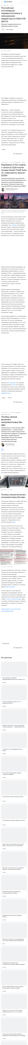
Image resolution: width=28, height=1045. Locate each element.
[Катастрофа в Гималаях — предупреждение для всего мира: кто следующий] (14, 673)
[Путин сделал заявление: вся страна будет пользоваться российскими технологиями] (14, 839)
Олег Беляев (9, 29)
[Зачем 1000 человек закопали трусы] (14, 791)
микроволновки (10, 587)
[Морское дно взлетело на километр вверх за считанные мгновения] (14, 863)
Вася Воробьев (10, 444)
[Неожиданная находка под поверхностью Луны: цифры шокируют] (14, 958)
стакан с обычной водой (13, 599)
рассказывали (11, 382)
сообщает (14, 225)
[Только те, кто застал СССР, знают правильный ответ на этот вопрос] (14, 1005)
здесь (14, 522)
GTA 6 (13, 384)
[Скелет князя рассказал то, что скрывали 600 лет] (14, 696)
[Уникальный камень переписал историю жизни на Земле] (14, 886)
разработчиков (5, 393)
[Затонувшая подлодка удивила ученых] (14, 815)
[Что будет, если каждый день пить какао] (14, 744)
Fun (12, 5)
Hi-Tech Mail (17, 162)
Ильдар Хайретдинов (12, 189)
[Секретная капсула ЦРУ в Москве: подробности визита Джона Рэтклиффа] (14, 1029)
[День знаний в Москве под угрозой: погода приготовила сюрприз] (14, 981)
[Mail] (5, 2)
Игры (23, 162)
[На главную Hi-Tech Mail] (9, 2)
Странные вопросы (6, 414)
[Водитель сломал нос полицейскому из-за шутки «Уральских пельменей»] (14, 934)
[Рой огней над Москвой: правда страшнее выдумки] (14, 768)
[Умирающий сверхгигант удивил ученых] (14, 910)
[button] (14, 41)
